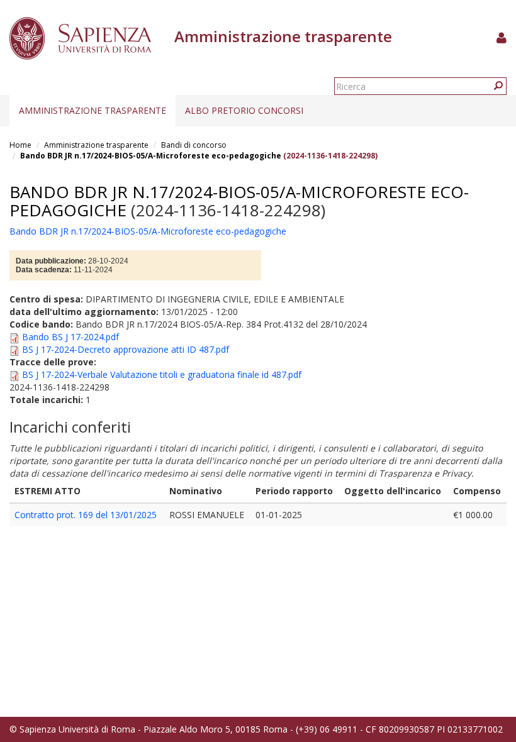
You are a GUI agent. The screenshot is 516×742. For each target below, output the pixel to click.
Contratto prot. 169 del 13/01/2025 (85, 515)
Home (20, 145)
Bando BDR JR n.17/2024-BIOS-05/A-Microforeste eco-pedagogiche (151, 155)
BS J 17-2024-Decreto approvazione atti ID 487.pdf (125, 349)
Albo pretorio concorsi (244, 110)
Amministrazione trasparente (92, 110)
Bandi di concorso (194, 145)
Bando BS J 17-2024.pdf (70, 337)
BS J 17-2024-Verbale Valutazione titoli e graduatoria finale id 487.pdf (161, 374)
